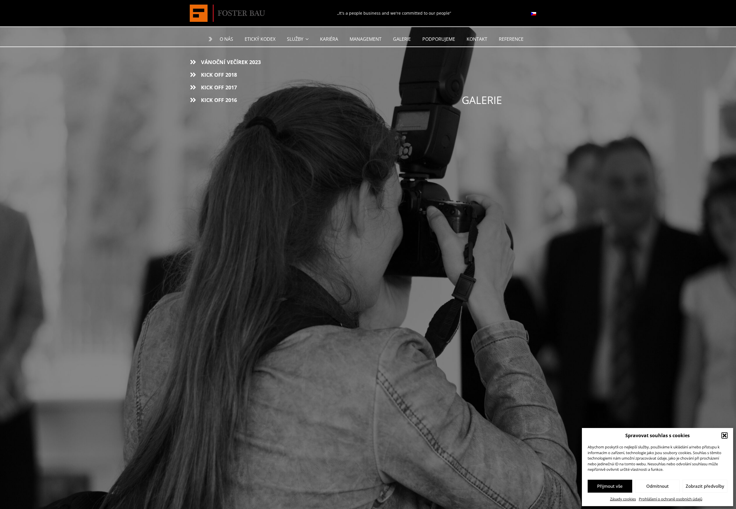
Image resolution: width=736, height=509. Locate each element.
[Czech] (533, 13)
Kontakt (477, 39)
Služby (295, 39)
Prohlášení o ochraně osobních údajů (670, 499)
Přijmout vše (610, 486)
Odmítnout (657, 486)
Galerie (402, 39)
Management (366, 39)
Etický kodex (260, 39)
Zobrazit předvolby (705, 486)
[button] (724, 435)
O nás (226, 39)
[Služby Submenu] (308, 39)
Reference (511, 39)
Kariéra (329, 39)
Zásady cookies (623, 499)
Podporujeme (438, 39)
